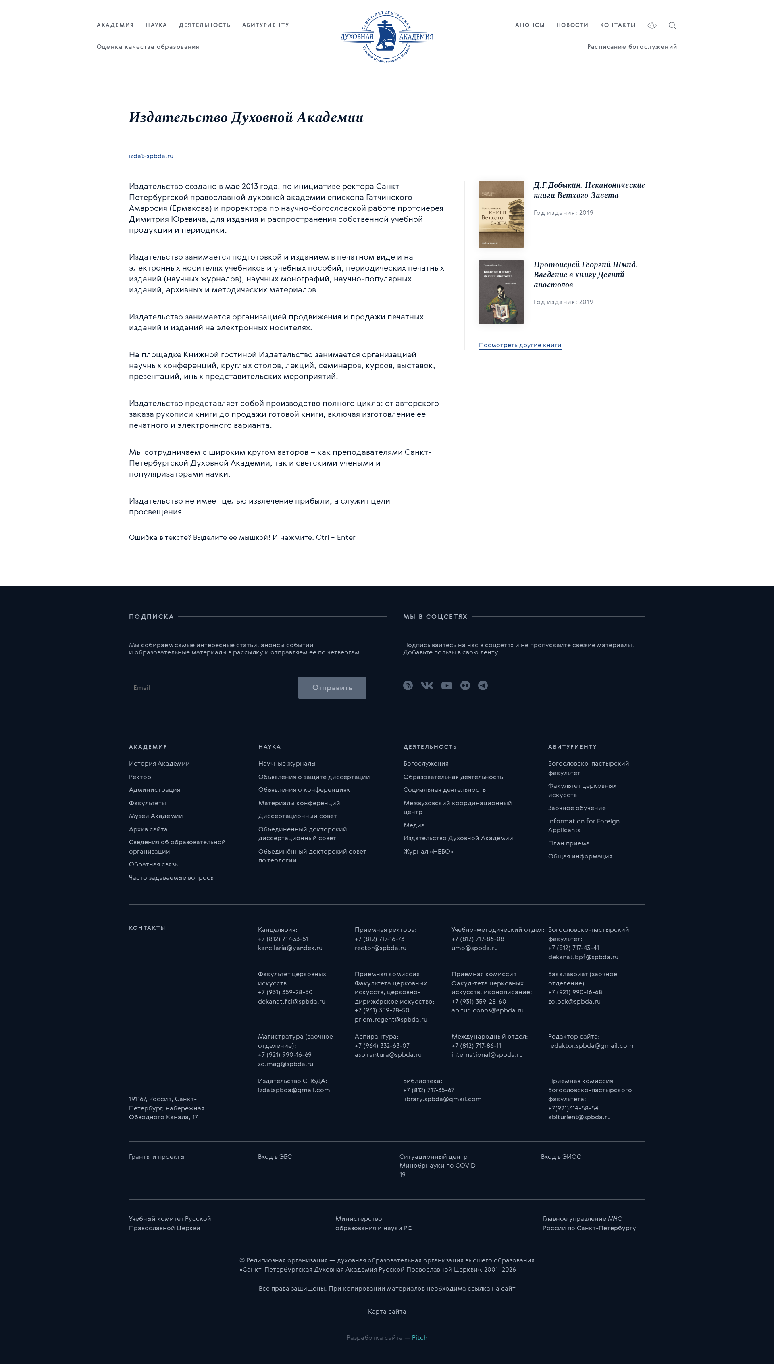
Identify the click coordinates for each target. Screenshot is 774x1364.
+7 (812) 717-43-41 (573, 947)
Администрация (154, 789)
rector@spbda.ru (380, 947)
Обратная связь (153, 864)
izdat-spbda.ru (151, 156)
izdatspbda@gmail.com (294, 1089)
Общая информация (580, 856)
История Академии (159, 763)
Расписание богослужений (632, 46)
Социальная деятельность (445, 789)
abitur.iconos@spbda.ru (488, 1010)
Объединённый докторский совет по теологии (312, 856)
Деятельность (205, 25)
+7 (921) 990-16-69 (285, 1054)
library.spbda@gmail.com (442, 1098)
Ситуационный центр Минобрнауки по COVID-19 (439, 1165)
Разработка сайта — (387, 1337)
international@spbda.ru (487, 1054)
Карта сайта (387, 1311)
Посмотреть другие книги (520, 345)
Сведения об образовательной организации (177, 846)
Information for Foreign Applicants (584, 825)
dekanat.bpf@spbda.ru (583, 956)
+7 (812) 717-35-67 (428, 1089)
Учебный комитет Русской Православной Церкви (170, 1223)
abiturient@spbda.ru (579, 1116)
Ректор (140, 776)
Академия (115, 25)
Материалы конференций (299, 802)
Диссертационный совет (297, 815)
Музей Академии (156, 815)
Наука (157, 25)
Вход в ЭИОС (561, 1156)
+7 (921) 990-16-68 (575, 991)
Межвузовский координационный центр (458, 807)
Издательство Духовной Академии (458, 837)
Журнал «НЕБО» (429, 851)
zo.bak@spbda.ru (574, 1001)
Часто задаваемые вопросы (172, 877)
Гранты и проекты (157, 1156)
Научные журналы (287, 763)
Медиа (414, 824)
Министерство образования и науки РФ (374, 1223)
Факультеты (147, 802)
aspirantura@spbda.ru (388, 1054)
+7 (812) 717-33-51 (283, 938)
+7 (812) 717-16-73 (379, 938)
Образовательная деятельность (453, 776)
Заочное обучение (577, 807)
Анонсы (530, 25)
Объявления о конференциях (304, 789)
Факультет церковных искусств (582, 790)
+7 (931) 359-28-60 (479, 1001)
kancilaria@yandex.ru (290, 947)
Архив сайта (148, 829)
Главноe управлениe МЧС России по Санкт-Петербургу (589, 1223)
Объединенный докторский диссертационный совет (302, 834)
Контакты (618, 25)
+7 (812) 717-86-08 (478, 938)
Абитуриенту (265, 25)
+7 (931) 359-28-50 (285, 991)
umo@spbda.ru (475, 947)
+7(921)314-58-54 (573, 1108)
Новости (572, 25)
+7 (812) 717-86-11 (476, 1045)
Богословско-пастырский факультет (588, 768)
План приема (569, 843)
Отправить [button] (332, 687)
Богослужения (426, 763)
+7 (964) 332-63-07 (382, 1045)
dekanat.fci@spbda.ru (291, 1001)
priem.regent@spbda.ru (391, 1019)
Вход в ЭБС (275, 1156)
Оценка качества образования (148, 46)
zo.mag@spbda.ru (285, 1063)
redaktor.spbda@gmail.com (590, 1045)
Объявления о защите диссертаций (314, 776)
